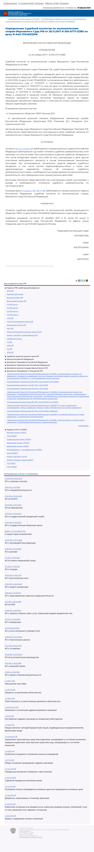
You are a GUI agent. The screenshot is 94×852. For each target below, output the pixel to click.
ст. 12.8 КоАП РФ (11, 737)
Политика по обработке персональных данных (30, 837)
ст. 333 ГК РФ (10, 681)
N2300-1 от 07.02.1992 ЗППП (15, 531)
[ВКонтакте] (79, 280)
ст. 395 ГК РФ (10, 698)
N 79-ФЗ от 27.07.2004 (13, 514)
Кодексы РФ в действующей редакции (23, 288)
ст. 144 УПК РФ (10, 769)
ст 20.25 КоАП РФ (11, 707)
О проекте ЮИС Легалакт (31, 3)
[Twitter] (82, 280)
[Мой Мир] (87, 280)
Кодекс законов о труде (17, 456)
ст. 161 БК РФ (9, 751)
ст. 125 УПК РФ (10, 778)
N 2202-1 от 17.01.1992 (12, 619)
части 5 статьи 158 (24, 149)
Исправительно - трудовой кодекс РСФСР (24, 450)
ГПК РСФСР (12, 436)
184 (38, 191)
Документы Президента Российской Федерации (27, 362)
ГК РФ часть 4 (12, 315)
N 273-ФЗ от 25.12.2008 (13, 540)
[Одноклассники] (84, 280)
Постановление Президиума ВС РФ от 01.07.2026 (27, 385)
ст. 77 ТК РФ (9, 760)
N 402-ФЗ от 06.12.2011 (13, 575)
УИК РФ (10, 345)
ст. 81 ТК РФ (9, 716)
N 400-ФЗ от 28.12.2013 (13, 478)
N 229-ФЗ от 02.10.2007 (13, 654)
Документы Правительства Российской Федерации (28, 365)
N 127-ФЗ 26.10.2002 (12, 628)
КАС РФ (10, 328)
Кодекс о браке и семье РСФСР (20, 460)
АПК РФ (10, 291)
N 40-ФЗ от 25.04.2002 (13, 496)
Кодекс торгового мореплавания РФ (22, 335)
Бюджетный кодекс (15, 294)
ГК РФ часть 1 (12, 304)
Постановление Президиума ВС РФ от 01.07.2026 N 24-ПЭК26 (32, 402)
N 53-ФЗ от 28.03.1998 (13, 663)
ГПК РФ (10, 318)
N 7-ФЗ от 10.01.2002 (12, 558)
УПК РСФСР (12, 467)
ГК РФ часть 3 (12, 311)
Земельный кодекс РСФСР (18, 446)
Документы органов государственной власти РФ (27, 368)
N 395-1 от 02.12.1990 (12, 672)
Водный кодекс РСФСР (16, 433)
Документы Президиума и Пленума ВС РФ (25, 371)
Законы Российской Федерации (20, 359)
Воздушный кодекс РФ (16, 301)
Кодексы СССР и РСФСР (17, 430)
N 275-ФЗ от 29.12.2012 (13, 522)
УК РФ (9, 349)
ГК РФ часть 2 (12, 308)
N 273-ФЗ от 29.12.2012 (13, 505)
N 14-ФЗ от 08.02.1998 (13, 602)
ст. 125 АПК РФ (10, 816)
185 (43, 191)
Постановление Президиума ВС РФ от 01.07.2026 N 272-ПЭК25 (33, 382)
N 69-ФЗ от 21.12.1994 (12, 487)
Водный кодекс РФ (15, 298)
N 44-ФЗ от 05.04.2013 (13, 646)
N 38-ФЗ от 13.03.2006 (13, 549)
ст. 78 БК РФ (9, 725)
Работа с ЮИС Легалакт (57, 3)
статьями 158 (28, 191)
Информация (10, 3)
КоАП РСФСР (12, 453)
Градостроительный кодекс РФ (20, 322)
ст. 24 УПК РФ (10, 786)
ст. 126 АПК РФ (10, 795)
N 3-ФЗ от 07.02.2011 (12, 566)
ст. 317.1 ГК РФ (10, 690)
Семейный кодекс (14, 339)
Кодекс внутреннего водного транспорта (24, 332)
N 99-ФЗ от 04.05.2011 (13, 593)
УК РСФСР (11, 463)
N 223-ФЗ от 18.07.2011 (13, 610)
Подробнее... (83, 426)
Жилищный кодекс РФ (16, 325)
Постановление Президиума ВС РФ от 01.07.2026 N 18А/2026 (32, 411)
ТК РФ (9, 342)
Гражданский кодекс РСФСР (19, 439)
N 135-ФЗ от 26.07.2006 (13, 584)
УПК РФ (10, 352)
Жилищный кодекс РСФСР (18, 443)
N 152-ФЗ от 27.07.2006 (13, 637)
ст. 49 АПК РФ (10, 804)
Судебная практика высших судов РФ (23, 356)
